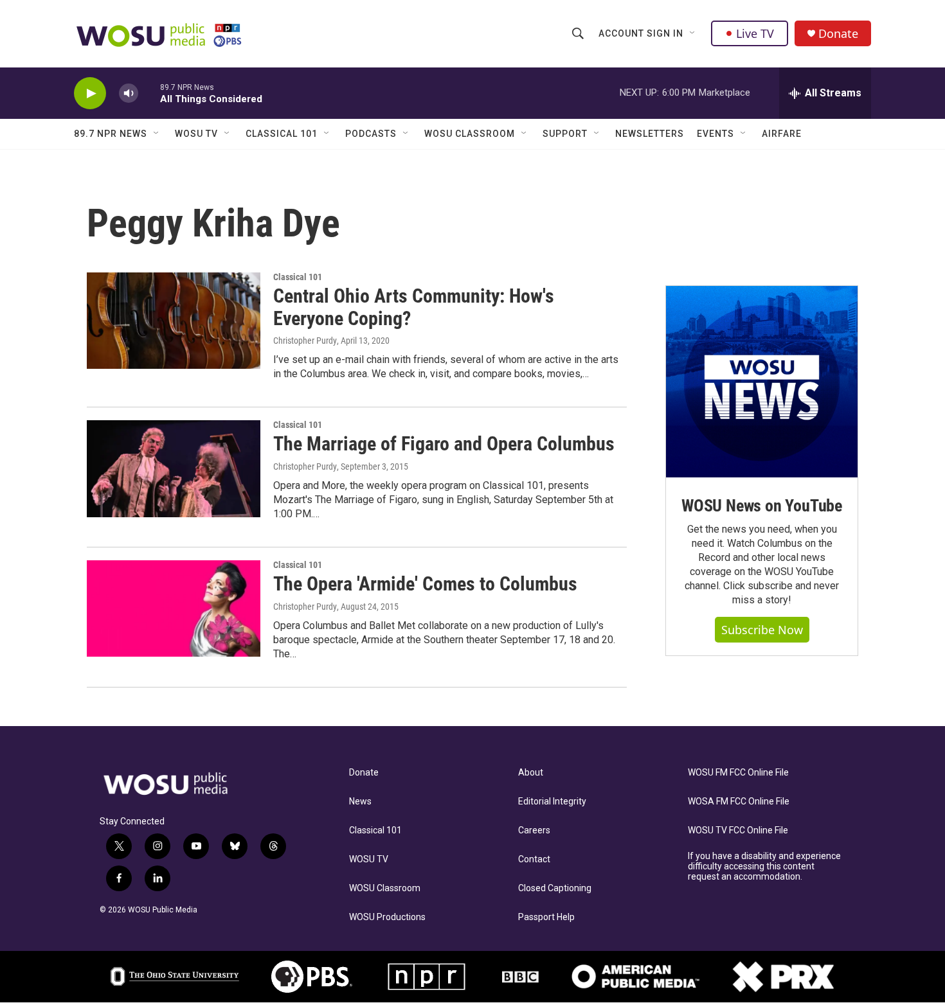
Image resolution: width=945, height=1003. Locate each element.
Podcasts (371, 134)
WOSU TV (196, 134)
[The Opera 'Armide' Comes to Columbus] (173, 608)
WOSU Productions (387, 917)
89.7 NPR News (110, 134)
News (360, 801)
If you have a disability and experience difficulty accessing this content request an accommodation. (764, 866)
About (530, 772)
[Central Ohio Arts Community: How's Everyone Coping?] (173, 320)
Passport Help (546, 917)
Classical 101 (282, 134)
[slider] (149, 93)
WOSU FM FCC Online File (738, 772)
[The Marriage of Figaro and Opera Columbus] (173, 468)
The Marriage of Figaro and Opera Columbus (444, 443)
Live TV (755, 33)
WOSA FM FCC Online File (738, 801)
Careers (534, 830)
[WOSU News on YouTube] (762, 381)
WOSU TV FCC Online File (738, 830)
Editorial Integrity (552, 801)
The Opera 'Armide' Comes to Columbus (425, 584)
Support (565, 134)
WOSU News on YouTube (761, 505)
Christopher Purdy (305, 340)
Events (715, 134)
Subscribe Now (762, 629)
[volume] (129, 93)
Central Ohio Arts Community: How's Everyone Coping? (413, 307)
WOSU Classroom (469, 134)
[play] (90, 93)
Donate (838, 33)
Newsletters (649, 134)
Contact (534, 859)
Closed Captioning (554, 888)
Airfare (782, 134)
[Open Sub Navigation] (693, 33)
